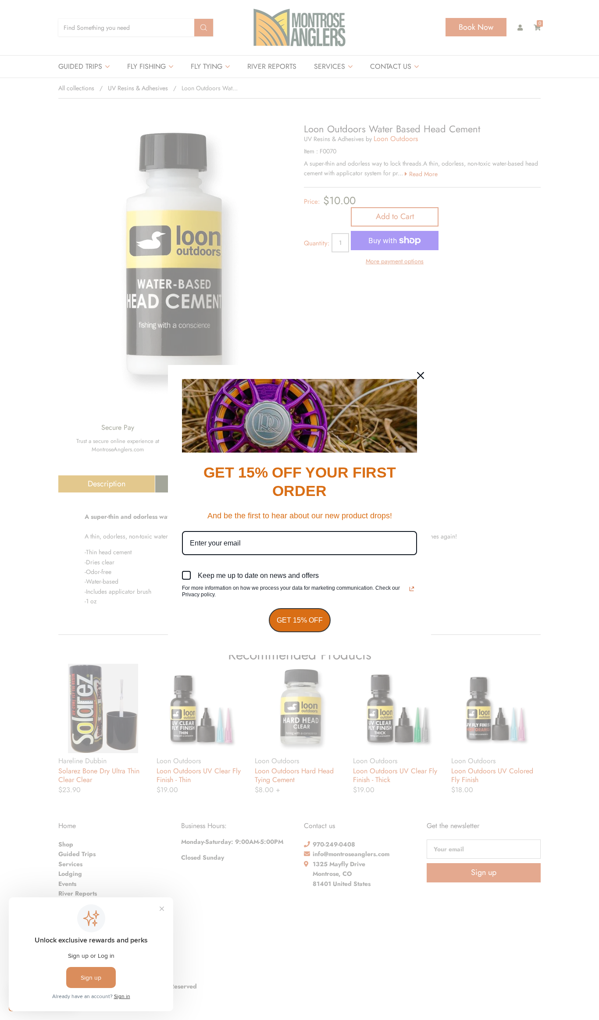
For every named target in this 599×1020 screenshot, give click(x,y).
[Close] (420, 375)
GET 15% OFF (300, 620)
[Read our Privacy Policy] (411, 589)
